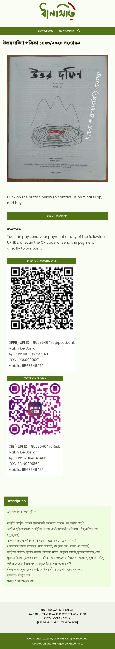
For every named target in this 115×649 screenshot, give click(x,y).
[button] (78, 30)
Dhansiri (57, 22)
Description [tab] (16, 501)
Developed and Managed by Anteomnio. (57, 643)
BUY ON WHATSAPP (57, 215)
